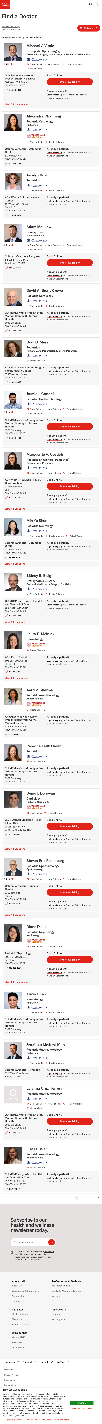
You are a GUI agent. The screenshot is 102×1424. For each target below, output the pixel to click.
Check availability (70, 81)
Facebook (28, 1362)
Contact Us (18, 1301)
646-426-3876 (15, 557)
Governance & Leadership (25, 1290)
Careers (56, 1313)
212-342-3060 (15, 382)
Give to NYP (18, 1336)
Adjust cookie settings (12, 1420)
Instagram (10, 1362)
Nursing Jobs (58, 1319)
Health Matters (20, 1313)
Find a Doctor (19, 16)
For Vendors (10, 1385)
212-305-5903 (15, 438)
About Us (17, 1285)
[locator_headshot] (15, 52)
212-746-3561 (14, 834)
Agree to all (81, 1403)
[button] (17, 104)
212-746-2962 (14, 734)
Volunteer (17, 1342)
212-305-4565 (15, 90)
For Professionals (61, 1285)
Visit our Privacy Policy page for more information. (48, 1420)
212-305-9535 (15, 904)
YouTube (61, 1362)
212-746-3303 (14, 672)
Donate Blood (19, 1347)
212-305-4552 (15, 615)
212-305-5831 (14, 1132)
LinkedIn (45, 1362)
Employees (9, 1380)
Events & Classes (21, 1324)
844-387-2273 (15, 268)
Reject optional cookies (82, 1408)
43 (93, 1197)
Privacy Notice (11, 1375)
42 (87, 1197)
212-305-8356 (15, 163)
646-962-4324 (15, 968)
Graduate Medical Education (66, 1290)
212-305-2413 (14, 1189)
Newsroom (17, 1319)
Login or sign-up (54, 94)
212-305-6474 (15, 215)
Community (18, 1296)
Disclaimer (9, 1369)
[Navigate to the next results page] (98, 1198)
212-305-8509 (15, 330)
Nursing (56, 1296)
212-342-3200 (15, 497)
